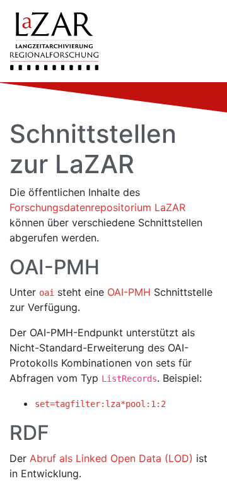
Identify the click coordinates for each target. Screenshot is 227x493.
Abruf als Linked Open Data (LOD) (111, 458)
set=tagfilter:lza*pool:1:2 (100, 404)
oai (46, 293)
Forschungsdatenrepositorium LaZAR (97, 207)
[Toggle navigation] (199, 41)
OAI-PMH (129, 292)
